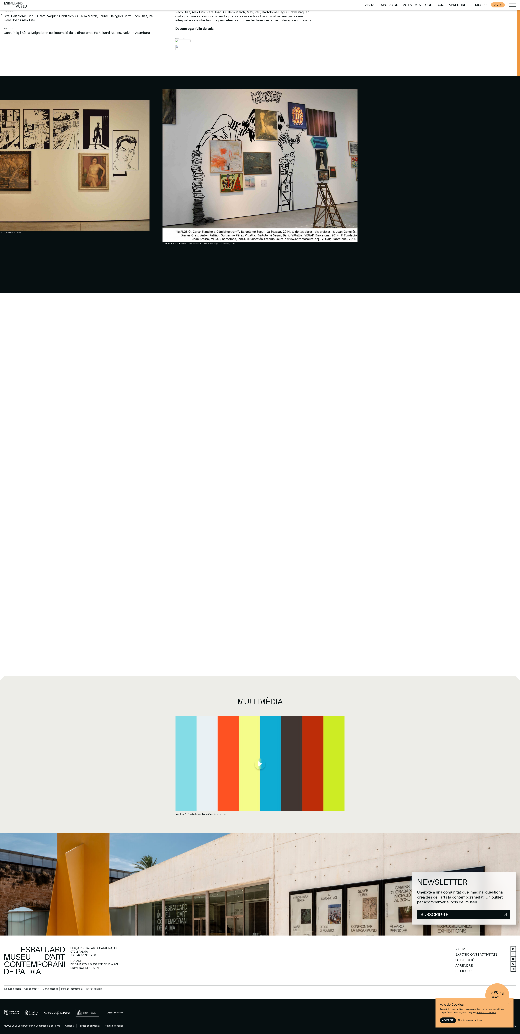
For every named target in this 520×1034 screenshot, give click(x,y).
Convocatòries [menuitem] (50, 989)
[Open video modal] (260, 766)
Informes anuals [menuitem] (94, 989)
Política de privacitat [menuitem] (89, 1026)
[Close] (509, 1002)
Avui (498, 5)
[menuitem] (369, 5)
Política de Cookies (486, 1012)
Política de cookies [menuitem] (113, 1026)
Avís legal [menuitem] (69, 1026)
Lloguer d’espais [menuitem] (12, 989)
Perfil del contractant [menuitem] (71, 989)
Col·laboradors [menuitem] (32, 989)
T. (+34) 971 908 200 (83, 955)
